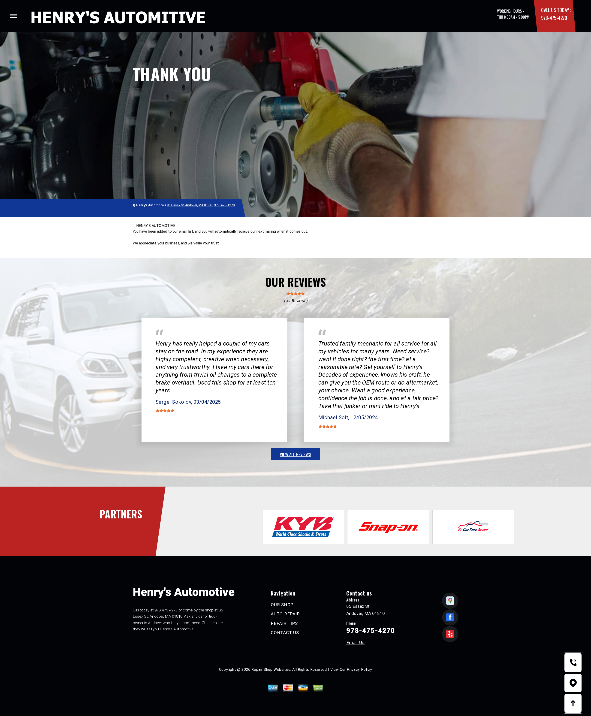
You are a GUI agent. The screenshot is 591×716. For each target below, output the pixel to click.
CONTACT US (285, 632)
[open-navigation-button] (13, 16)
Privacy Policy (359, 669)
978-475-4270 (554, 17)
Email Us (355, 642)
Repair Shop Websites (270, 669)
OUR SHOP (282, 604)
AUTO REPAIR (285, 614)
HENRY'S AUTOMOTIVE (155, 225)
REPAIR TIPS (284, 623)
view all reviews (295, 454)
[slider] (295, 293)
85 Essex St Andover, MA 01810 (190, 205)
